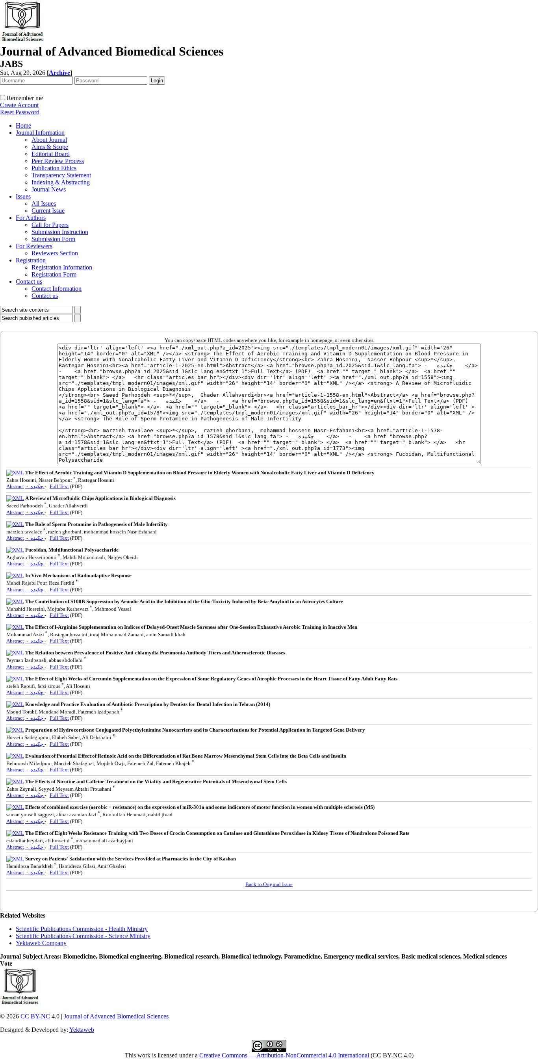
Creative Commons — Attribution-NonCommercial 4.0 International (284, 1055)
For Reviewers (34, 246)
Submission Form (53, 239)
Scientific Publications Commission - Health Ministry (82, 928)
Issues (23, 196)
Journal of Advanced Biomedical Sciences (116, 1016)
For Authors (31, 217)
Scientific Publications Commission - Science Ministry (83, 936)
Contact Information (57, 288)
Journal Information (40, 132)
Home (23, 125)
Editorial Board (51, 153)
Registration (31, 260)
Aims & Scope (50, 146)
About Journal (49, 139)
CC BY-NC (35, 1016)
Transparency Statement (61, 175)
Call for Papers (50, 224)
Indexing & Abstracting (61, 182)
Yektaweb (81, 1029)
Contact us (29, 281)
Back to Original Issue (269, 884)
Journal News (49, 189)
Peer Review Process (58, 161)
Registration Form (54, 274)
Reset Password (19, 112)
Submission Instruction (60, 232)
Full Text (59, 486)
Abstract (15, 486)
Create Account (19, 105)
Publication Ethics (54, 168)
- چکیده (35, 486)
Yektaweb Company (41, 943)
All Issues (44, 203)
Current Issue (48, 210)
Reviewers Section (55, 253)
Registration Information (62, 267)
